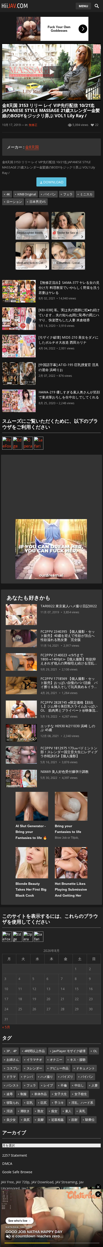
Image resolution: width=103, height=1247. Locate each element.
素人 (68, 1111)
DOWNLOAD (53, 182)
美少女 (11, 1119)
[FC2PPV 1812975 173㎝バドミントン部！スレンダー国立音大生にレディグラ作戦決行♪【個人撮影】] (21, 755)
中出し (79, 1085)
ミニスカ (86, 194)
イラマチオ (34, 1059)
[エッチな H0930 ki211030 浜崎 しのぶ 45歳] (21, 733)
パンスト (12, 1085)
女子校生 (80, 1094)
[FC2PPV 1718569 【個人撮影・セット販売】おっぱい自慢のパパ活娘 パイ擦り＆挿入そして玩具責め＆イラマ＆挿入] (21, 686)
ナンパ (28, 1076)
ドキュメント (85, 1068)
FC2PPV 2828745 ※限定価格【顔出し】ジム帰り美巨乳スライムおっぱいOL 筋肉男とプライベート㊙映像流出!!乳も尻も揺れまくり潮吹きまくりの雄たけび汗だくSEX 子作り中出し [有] (68, 712)
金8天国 (32, 147)
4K (8, 194)
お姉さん (12, 1059)
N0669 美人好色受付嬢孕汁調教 (64, 771)
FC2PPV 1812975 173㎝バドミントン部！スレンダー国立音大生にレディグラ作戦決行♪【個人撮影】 (68, 752)
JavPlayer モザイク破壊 (69, 1051)
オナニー (56, 1059)
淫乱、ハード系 (82, 1102)
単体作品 (40, 1094)
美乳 (82, 1111)
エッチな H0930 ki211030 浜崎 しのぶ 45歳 (67, 728)
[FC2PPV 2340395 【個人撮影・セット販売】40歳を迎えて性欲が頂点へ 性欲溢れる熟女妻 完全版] (21, 638)
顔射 (74, 1119)
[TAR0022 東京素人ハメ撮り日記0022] (21, 614)
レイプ (48, 1085)
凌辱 (9, 1094)
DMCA (7, 1163)
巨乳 (30, 1102)
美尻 (26, 1119)
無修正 (33, 125)
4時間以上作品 (34, 1051)
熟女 (40, 1111)
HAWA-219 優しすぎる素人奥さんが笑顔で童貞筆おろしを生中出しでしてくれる (69, 394)
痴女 (54, 1111)
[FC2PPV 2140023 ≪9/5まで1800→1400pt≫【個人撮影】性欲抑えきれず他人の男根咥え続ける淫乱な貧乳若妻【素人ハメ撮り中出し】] (21, 662)
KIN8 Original (26, 194)
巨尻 (43, 1102)
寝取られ (12, 1102)
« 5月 (6, 1027)
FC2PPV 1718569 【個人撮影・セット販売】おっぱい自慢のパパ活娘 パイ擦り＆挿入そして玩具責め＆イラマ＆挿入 (68, 684)
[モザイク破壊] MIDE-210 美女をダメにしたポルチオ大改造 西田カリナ (68, 340)
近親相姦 (57, 1119)
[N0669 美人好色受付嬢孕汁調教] (21, 779)
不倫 (64, 1085)
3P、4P (11, 1051)
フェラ (68, 194)
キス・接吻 (78, 1059)
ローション (14, 201)
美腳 (40, 1119)
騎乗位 (90, 1119)
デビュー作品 (59, 1068)
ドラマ (11, 1076)
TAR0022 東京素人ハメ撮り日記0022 (68, 606)
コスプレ (12, 1068)
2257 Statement (14, 1155)
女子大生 (60, 1094)
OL (95, 1051)
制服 (23, 1094)
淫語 (9, 1111)
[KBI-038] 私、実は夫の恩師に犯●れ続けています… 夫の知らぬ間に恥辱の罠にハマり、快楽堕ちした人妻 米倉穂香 (69, 315)
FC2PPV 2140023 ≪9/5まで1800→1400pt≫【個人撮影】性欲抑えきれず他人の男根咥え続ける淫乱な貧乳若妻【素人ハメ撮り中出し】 (68, 661)
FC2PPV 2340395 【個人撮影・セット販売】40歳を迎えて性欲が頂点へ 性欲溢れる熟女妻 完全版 (69, 635)
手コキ (59, 1102)
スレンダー (34, 1068)
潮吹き (25, 1111)
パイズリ (67, 1076)
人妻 (95, 1085)
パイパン (49, 194)
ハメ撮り (46, 1076)
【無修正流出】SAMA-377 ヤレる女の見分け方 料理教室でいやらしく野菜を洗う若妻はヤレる (69, 287)
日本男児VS (37, 201)
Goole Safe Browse (17, 1172)
